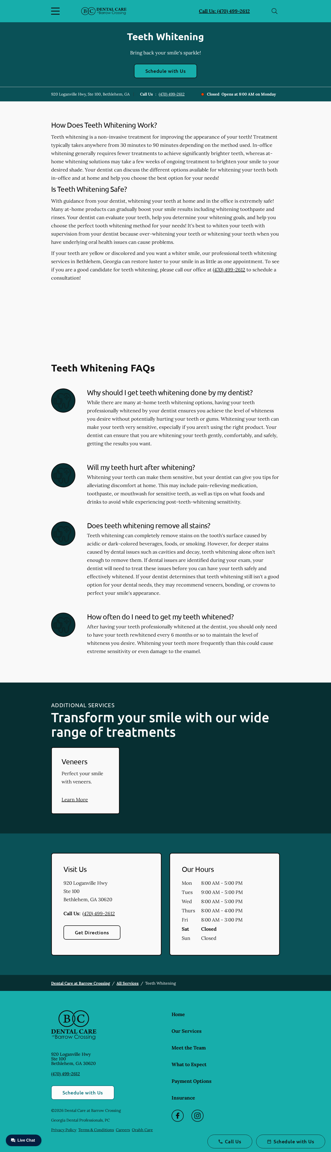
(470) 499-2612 (172, 94)
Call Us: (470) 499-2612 (224, 11)
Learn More (75, 799)
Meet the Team (189, 1048)
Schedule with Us (165, 71)
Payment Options (192, 1081)
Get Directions (92, 932)
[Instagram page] (197, 1116)
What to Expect (189, 1064)
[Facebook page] (178, 1116)
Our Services (187, 1031)
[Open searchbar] (274, 11)
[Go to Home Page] (103, 11)
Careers (123, 1129)
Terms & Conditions (96, 1129)
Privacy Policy (63, 1129)
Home (178, 1014)
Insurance (183, 1098)
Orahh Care (142, 1129)
